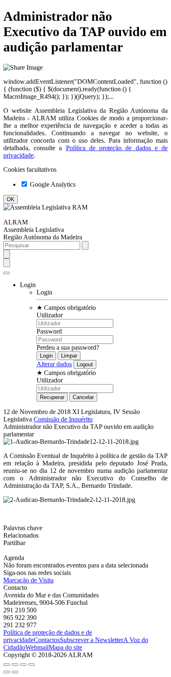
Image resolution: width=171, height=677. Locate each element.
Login (44, 292)
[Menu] (6, 273)
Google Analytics (52, 184)
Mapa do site (65, 647)
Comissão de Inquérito (63, 419)
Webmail (37, 647)
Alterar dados (54, 364)
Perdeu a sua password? (68, 347)
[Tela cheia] (23, 664)
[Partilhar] (15, 664)
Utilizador (50, 315)
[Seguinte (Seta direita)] (15, 672)
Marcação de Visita (28, 580)
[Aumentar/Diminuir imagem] (31, 664)
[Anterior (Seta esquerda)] (6, 672)
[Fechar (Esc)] (6, 664)
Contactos (47, 639)
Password (49, 331)
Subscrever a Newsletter (91, 639)
